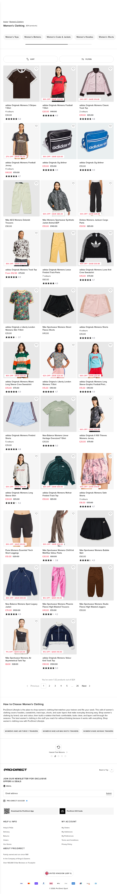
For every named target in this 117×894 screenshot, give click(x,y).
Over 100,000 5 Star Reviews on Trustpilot (19, 862)
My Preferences (68, 836)
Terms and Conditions (70, 840)
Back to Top (103, 770)
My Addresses (67, 832)
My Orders (66, 827)
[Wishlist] (36, 69)
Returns (6, 836)
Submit (109, 793)
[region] (58, 37)
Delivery (6, 832)
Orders (6, 840)
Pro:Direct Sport (62, 888)
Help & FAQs (8, 827)
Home (5, 21)
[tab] (7, 786)
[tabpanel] (58, 793)
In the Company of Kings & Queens (16, 858)
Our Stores (7, 844)
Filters (88, 59)
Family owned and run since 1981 (15, 854)
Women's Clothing (16, 21)
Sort (32, 59)
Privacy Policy (67, 844)
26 (77, 685)
